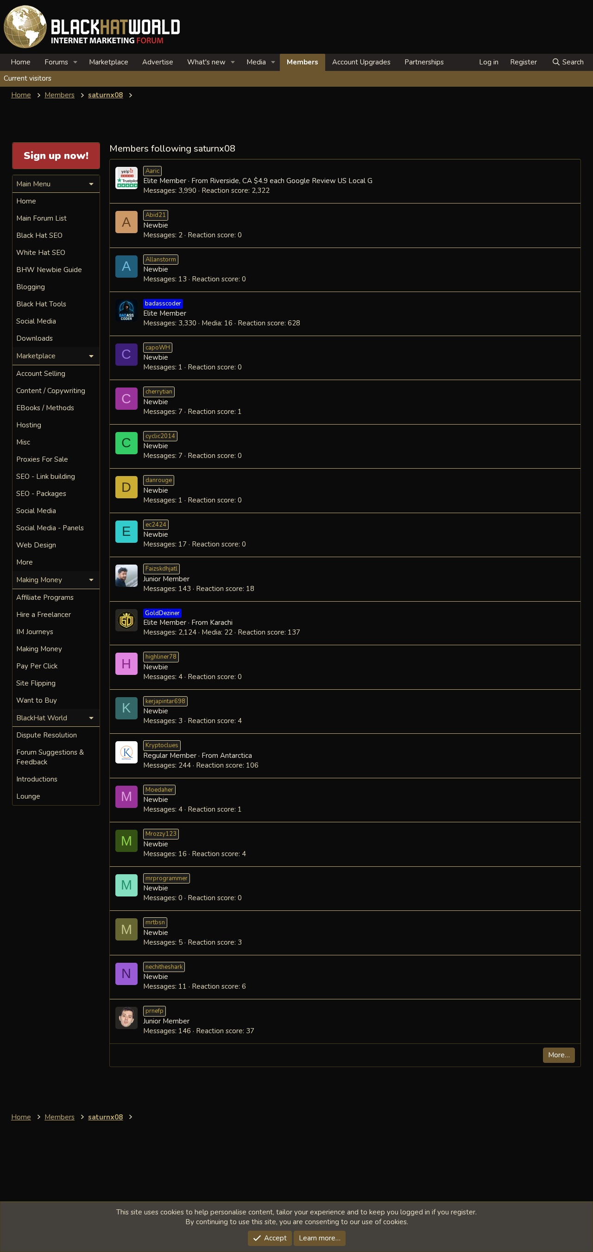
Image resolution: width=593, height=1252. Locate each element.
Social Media (36, 321)
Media (256, 62)
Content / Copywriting (50, 390)
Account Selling (40, 373)
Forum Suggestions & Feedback (50, 757)
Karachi (221, 622)
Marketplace (108, 62)
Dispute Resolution (46, 735)
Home (21, 62)
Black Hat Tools (41, 304)
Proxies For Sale (42, 459)
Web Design (36, 545)
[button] (75, 62)
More (24, 562)
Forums (56, 62)
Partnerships (424, 62)
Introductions (36, 779)
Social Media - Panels (50, 528)
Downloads (34, 338)
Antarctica (236, 755)
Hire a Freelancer (43, 614)
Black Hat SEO (39, 235)
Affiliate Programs (45, 597)
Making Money (39, 649)
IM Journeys (34, 631)
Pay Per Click (36, 666)
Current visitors (27, 78)
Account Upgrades (361, 62)
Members (302, 62)
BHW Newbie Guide (49, 269)
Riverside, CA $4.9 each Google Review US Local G (291, 180)
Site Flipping (36, 683)
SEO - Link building (45, 476)
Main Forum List (41, 218)
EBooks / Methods (45, 408)
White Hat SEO (40, 252)
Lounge (28, 796)
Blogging (30, 287)
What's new (206, 62)
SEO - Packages (41, 493)
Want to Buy (36, 700)
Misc (23, 442)
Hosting (28, 425)
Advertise (157, 62)
